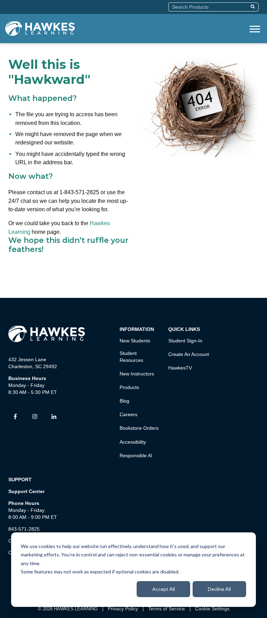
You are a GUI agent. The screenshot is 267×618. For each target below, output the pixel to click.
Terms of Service (166, 608)
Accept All (163, 589)
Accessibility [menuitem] (133, 442)
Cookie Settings (212, 608)
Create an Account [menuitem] (188, 354)
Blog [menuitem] (124, 401)
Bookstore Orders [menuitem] (139, 428)
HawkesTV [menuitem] (180, 368)
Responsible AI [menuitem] (136, 455)
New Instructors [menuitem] (137, 374)
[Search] (254, 6)
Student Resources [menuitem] (131, 356)
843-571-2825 (24, 529)
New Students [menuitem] (135, 340)
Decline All (219, 589)
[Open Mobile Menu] (255, 28)
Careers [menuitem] (128, 414)
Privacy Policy (123, 608)
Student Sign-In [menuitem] (185, 340)
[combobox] (208, 6)
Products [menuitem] (129, 387)
